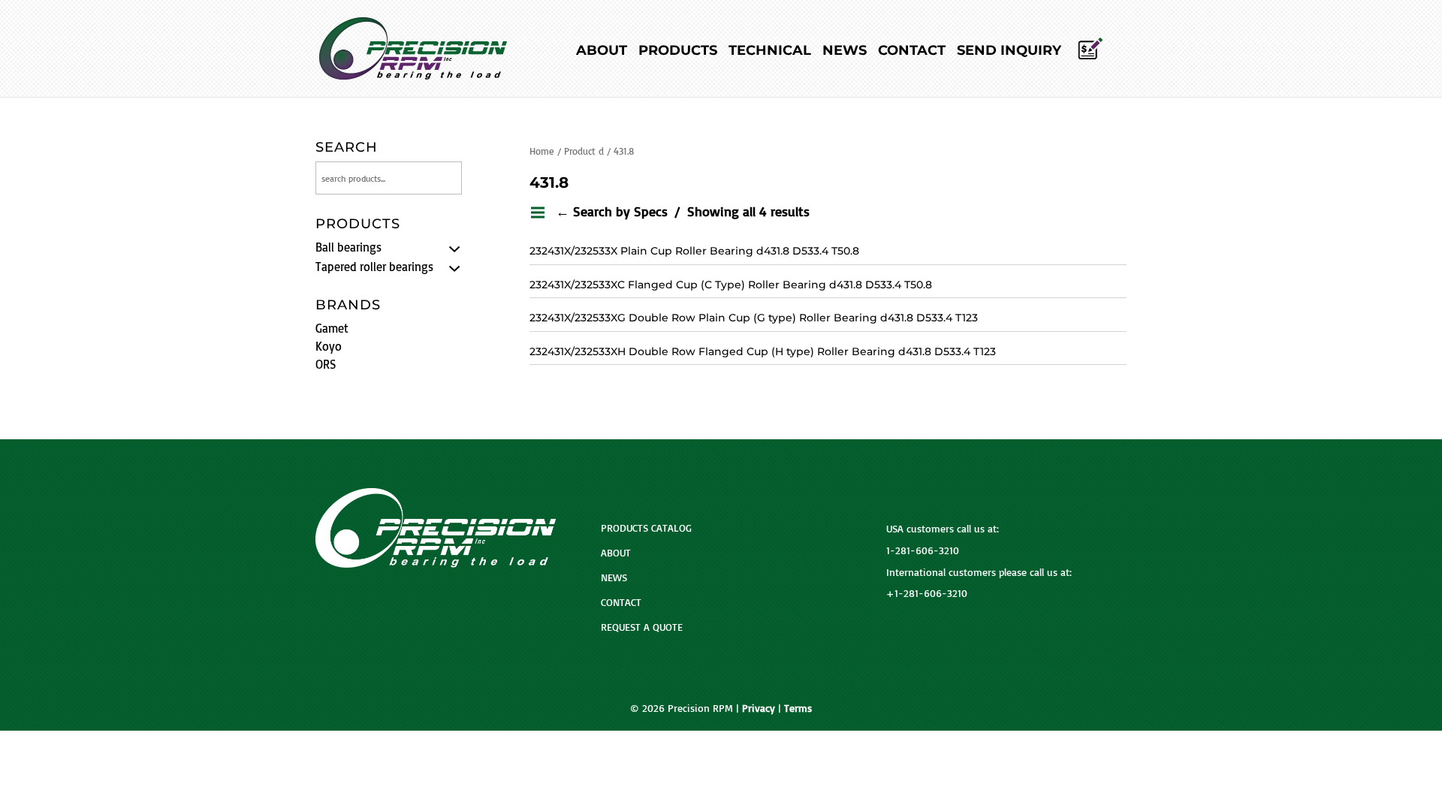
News (844, 52)
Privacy (758, 707)
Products (677, 52)
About (601, 52)
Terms (798, 707)
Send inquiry (1009, 52)
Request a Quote (642, 626)
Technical (770, 52)
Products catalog (646, 527)
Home (541, 151)
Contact (912, 52)
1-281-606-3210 (922, 550)
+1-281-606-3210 (926, 592)
